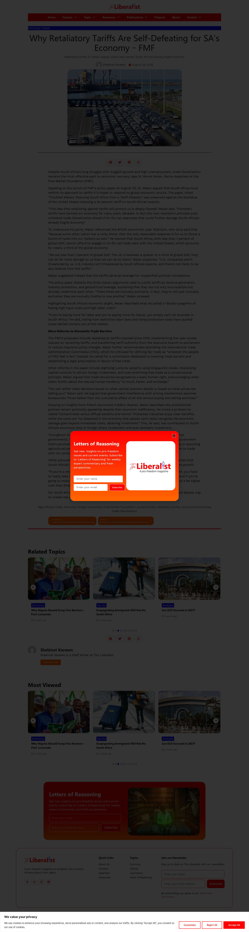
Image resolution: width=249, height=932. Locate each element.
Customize (190, 925)
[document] (124, 466)
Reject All (212, 925)
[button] (174, 435)
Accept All (234, 925)
